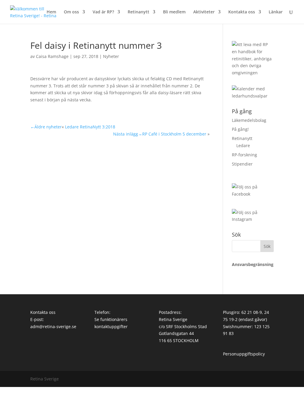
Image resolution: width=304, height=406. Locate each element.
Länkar (276, 12)
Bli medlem (174, 12)
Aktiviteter (204, 12)
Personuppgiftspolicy (244, 354)
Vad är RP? (103, 12)
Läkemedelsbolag (249, 120)
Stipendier (242, 164)
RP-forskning (244, 155)
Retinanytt (138, 12)
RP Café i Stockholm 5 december (174, 134)
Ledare (243, 145)
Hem (51, 12)
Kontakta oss (241, 12)
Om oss (71, 12)
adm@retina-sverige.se (53, 326)
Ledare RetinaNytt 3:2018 (90, 127)
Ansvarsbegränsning (252, 264)
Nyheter (111, 56)
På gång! (240, 129)
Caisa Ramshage (52, 56)
